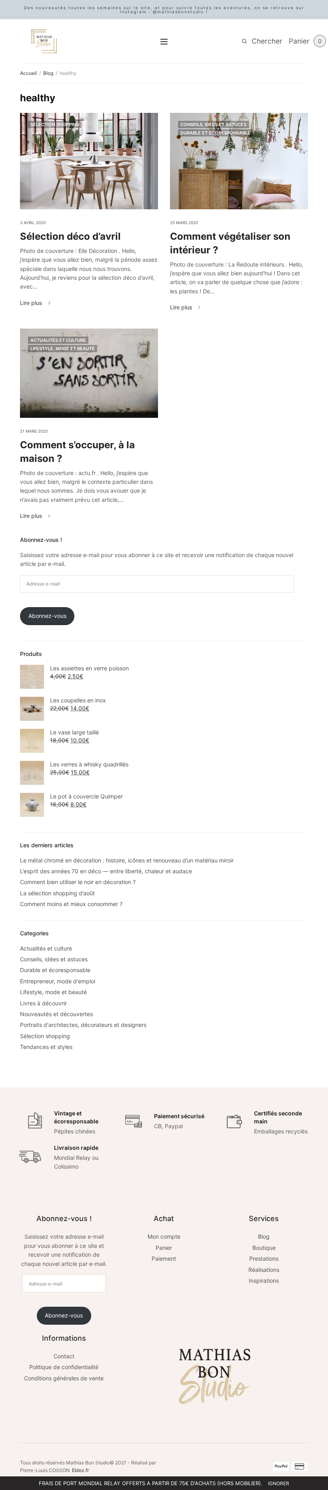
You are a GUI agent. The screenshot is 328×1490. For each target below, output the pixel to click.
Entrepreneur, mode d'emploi (57, 981)
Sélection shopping (54, 124)
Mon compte (164, 1236)
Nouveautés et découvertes (56, 1014)
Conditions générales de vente (64, 1378)
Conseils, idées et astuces (213, 124)
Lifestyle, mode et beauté (62, 348)
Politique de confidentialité (63, 1367)
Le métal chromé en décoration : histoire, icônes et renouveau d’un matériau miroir (127, 860)
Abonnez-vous (47, 615)
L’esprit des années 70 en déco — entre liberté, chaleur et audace (106, 871)
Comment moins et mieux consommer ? (71, 903)
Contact (64, 1356)
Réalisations (263, 1269)
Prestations (263, 1258)
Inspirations (264, 1280)
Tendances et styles (46, 1046)
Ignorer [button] (278, 1483)
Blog (264, 1236)
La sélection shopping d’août (57, 893)
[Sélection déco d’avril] (89, 161)
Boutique (264, 1247)
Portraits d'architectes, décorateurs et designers (83, 1024)
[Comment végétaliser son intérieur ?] (239, 161)
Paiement (164, 1258)
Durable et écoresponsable (215, 133)
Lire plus (31, 303)
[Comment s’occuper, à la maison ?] (89, 373)
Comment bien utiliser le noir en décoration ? (78, 881)
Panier (164, 1247)
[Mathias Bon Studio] (44, 41)
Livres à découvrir (43, 1003)
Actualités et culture (58, 340)
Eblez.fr (80, 1470)
